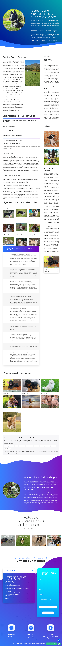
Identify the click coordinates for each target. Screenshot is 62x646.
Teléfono (41, 589)
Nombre (41, 579)
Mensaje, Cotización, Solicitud (46, 599)
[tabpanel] (52, 264)
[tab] (19, 570)
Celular (40, 594)
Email (40, 584)
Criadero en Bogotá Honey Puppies (12, 585)
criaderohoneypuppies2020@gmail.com (50, 637)
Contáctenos (11, 570)
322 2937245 (11, 636)
